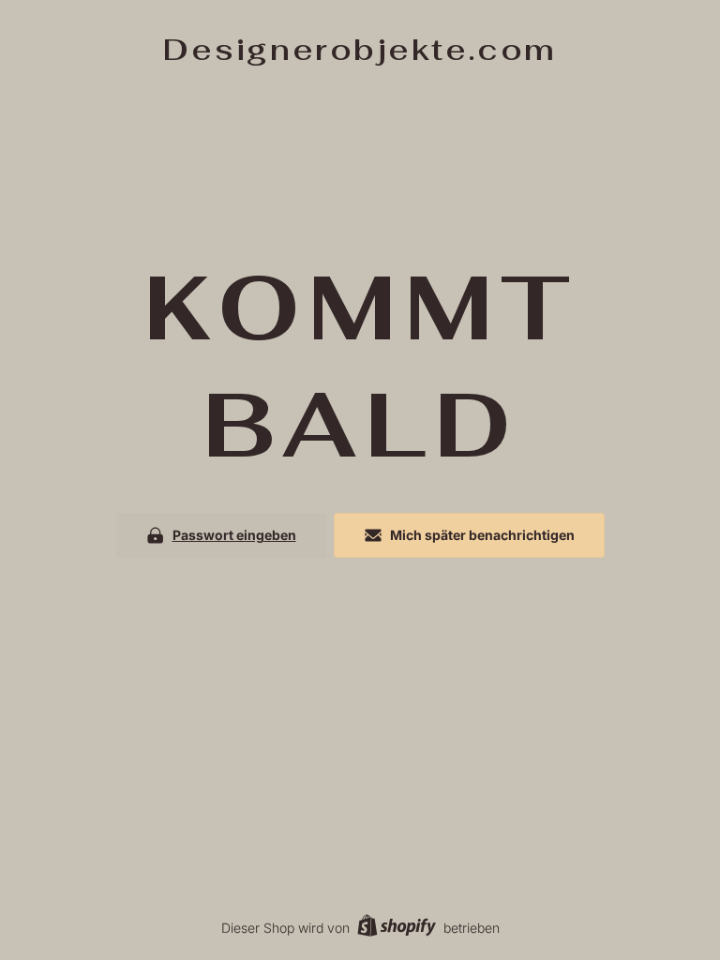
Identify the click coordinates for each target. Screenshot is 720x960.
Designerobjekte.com (360, 49)
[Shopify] (396, 927)
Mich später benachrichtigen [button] (482, 535)
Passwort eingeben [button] (234, 535)
